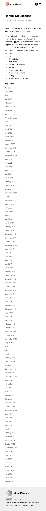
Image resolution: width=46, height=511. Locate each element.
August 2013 (9, 451)
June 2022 (9, 125)
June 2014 (9, 421)
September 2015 (11, 376)
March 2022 (9, 136)
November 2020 (11, 193)
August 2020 (9, 204)
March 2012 (9, 478)
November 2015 (10, 369)
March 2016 (9, 354)
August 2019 (9, 249)
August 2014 (9, 414)
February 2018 (10, 305)
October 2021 (10, 151)
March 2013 (9, 466)
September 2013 (11, 448)
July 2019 (8, 253)
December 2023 (10, 88)
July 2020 (8, 208)
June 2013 (8, 455)
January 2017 (10, 328)
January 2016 (10, 361)
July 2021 (8, 163)
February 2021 (10, 181)
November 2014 (10, 403)
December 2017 (10, 309)
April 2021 (8, 174)
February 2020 (10, 226)
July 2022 (8, 121)
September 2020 (11, 200)
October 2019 (10, 241)
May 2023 (8, 95)
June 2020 (9, 211)
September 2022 (11, 118)
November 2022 (11, 114)
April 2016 (8, 350)
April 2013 (8, 463)
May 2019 (8, 260)
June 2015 (8, 388)
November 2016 (10, 331)
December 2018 (10, 279)
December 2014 (10, 399)
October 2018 (10, 286)
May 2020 (8, 215)
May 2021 (8, 170)
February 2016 (10, 358)
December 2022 (10, 110)
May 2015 (8, 391)
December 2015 (10, 365)
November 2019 (10, 238)
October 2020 (10, 196)
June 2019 (9, 256)
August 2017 (9, 313)
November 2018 (10, 283)
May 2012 (8, 474)
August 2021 (9, 159)
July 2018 (8, 298)
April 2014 (8, 425)
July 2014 (8, 418)
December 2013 (10, 436)
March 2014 (9, 429)
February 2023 (10, 103)
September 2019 (11, 245)
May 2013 (8, 459)
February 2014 (10, 433)
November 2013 (10, 440)
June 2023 (9, 92)
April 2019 (8, 264)
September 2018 (11, 290)
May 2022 (8, 129)
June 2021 (8, 166)
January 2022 (10, 144)
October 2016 (10, 335)
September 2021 (11, 155)
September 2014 (11, 410)
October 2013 (10, 444)
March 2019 (9, 268)
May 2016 (8, 346)
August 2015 (9, 380)
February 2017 (10, 324)
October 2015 (10, 373)
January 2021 (10, 185)
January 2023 (10, 106)
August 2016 (9, 343)
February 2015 (10, 395)
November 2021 (10, 148)
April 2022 (8, 133)
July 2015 (8, 384)
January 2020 (10, 230)
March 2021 (9, 178)
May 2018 (8, 301)
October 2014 (10, 406)
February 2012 (10, 481)
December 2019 (10, 234)
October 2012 (10, 470)
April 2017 (8, 320)
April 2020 (8, 219)
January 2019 (10, 275)
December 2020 (11, 189)
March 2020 (9, 223)
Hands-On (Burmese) (22, 31)
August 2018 (9, 294)
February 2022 (10, 140)
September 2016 (11, 339)
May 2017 (8, 316)
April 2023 (8, 99)
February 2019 (10, 271)
